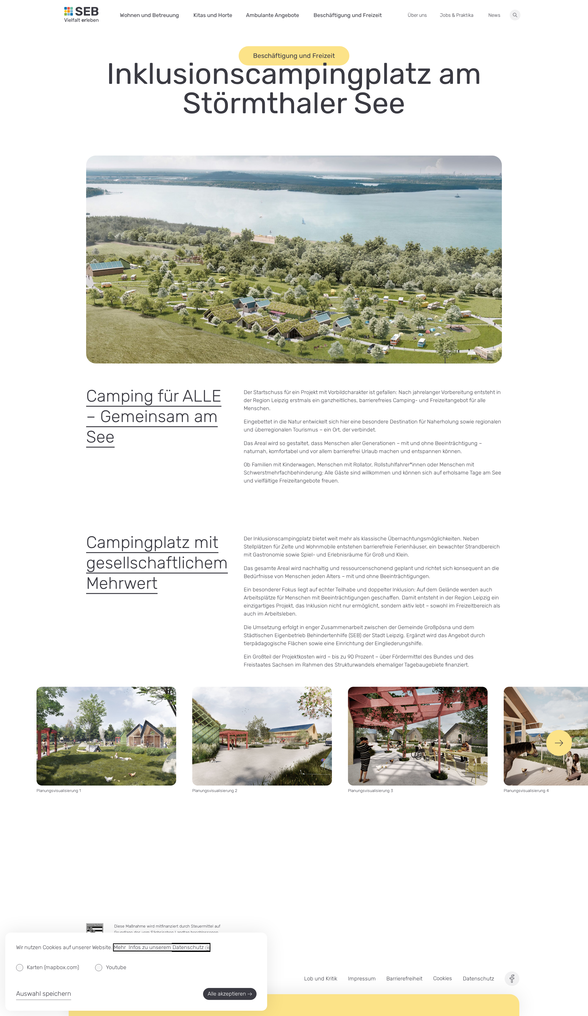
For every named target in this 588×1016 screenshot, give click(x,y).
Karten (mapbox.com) (53, 967)
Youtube (116, 967)
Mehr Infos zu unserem (159, 947)
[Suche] (515, 15)
